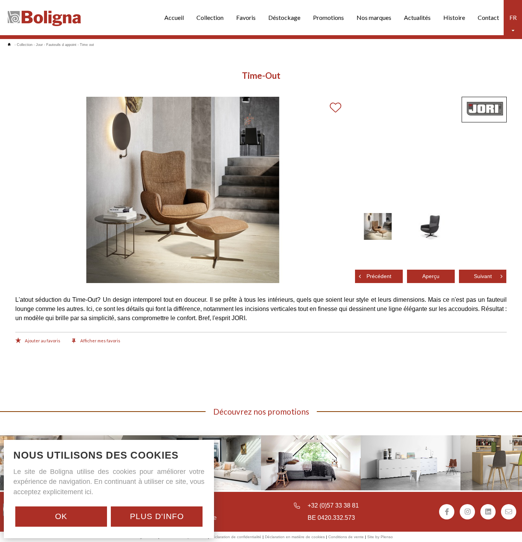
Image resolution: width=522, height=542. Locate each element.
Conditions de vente (346, 537)
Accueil (174, 17)
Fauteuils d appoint (61, 45)
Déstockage (284, 17)
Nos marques (374, 17)
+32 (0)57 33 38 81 (333, 505)
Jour (39, 45)
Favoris (246, 17)
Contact (488, 17)
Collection (210, 17)
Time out (87, 45)
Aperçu (430, 276)
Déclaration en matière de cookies (295, 537)
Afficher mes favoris (99, 340)
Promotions (328, 17)
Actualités (417, 17)
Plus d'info (157, 516)
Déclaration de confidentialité (235, 537)
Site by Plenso (380, 537)
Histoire (454, 17)
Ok (61, 516)
